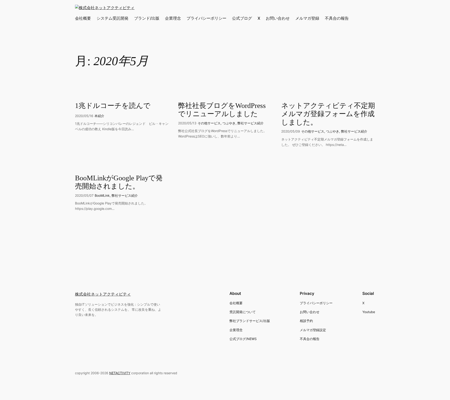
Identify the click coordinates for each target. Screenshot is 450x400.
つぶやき (229, 123)
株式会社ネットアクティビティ (103, 294)
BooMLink (102, 195)
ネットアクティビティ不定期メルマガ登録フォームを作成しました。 (328, 114)
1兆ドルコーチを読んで (112, 105)
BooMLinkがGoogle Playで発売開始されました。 (119, 182)
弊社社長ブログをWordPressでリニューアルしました (222, 110)
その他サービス (209, 123)
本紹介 (99, 116)
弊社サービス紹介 (250, 123)
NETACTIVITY (119, 373)
